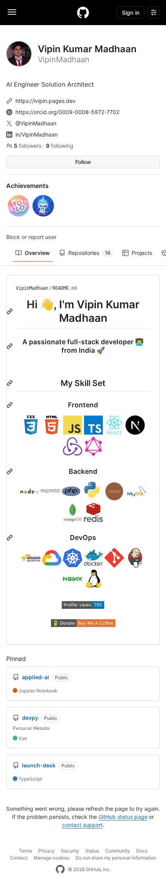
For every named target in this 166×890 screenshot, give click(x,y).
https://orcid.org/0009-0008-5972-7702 (67, 112)
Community (117, 851)
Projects (142, 252)
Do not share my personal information (116, 858)
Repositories (89, 252)
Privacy (46, 851)
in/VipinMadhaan (36, 134)
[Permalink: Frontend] (10, 405)
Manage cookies (51, 858)
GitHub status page (122, 816)
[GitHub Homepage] (60, 869)
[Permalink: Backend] (10, 471)
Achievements (27, 186)
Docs (141, 851)
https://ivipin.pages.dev (45, 100)
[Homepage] (83, 12)
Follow (83, 162)
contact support (82, 825)
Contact (18, 858)
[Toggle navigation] (12, 12)
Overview (37, 252)
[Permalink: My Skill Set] (10, 383)
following (59, 145)
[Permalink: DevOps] (10, 537)
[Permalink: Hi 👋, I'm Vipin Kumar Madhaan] (10, 311)
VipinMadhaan (32, 288)
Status (92, 851)
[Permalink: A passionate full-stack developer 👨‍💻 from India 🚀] (10, 346)
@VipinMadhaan (35, 123)
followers (28, 145)
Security (70, 851)
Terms (25, 851)
